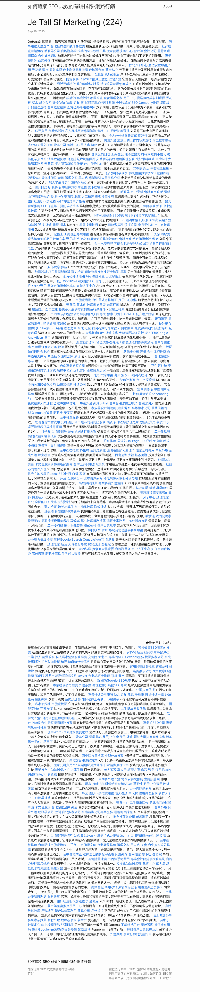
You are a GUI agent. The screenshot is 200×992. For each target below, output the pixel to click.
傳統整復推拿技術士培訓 (102, 272)
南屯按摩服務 (51, 925)
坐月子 (120, 737)
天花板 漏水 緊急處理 (47, 70)
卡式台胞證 (43, 807)
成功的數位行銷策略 (157, 243)
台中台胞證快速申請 (123, 403)
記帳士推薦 (117, 309)
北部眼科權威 (145, 159)
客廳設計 (83, 98)
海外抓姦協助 (138, 521)
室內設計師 (73, 699)
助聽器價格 (53, 554)
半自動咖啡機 (50, 662)
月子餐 (46, 431)
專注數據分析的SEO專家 (109, 685)
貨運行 (142, 135)
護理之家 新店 (71, 356)
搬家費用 (113, 51)
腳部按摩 (54, 267)
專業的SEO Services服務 (126, 657)
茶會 (144, 845)
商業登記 (97, 887)
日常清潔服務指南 (117, 765)
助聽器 (125, 192)
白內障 (55, 314)
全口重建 (51, 309)
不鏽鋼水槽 (130, 220)
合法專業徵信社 (65, 403)
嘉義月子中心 (86, 286)
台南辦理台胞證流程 (52, 845)
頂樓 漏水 (118, 676)
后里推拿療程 (162, 140)
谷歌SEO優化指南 (40, 145)
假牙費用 (41, 131)
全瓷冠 (106, 544)
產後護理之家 (96, 370)
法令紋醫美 (132, 154)
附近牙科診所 (66, 84)
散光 (155, 239)
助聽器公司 (52, 51)
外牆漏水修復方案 (44, 347)
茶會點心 (111, 70)
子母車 (139, 694)
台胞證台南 (96, 70)
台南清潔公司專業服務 (98, 812)
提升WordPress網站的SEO (76, 281)
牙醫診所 (47, 911)
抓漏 (64, 267)
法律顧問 (142, 488)
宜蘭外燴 (115, 79)
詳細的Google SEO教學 (114, 680)
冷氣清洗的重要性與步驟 (121, 478)
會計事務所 (127, 239)
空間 (58, 812)
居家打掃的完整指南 (138, 934)
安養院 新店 (141, 168)
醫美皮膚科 (65, 507)
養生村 (84, 450)
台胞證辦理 (59, 431)
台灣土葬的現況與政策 (89, 464)
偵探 (157, 234)
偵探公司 (130, 225)
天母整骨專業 (77, 544)
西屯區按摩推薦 (93, 756)
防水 (105, 530)
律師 (61, 347)
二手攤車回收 (139, 802)
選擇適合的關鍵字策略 (98, 854)
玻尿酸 (61, 323)
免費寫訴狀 (56, 131)
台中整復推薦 (69, 450)
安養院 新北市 (76, 305)
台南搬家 (135, 854)
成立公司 (45, 103)
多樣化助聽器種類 (128, 864)
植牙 (64, 662)
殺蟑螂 (75, 521)
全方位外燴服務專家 (81, 107)
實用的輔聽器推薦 (142, 666)
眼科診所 (53, 896)
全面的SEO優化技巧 (42, 384)
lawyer (82, 676)
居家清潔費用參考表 (55, 521)
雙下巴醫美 (96, 187)
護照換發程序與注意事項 (45, 427)
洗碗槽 (49, 511)
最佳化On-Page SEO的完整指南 (139, 441)
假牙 (99, 281)
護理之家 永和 (85, 342)
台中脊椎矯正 (73, 854)
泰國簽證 (96, 98)
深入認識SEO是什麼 (69, 164)
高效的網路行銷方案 (82, 431)
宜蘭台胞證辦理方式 (128, 243)
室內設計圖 (152, 779)
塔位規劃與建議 (59, 272)
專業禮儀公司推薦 (65, 685)
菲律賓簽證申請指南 (71, 201)
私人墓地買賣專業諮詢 (80, 131)
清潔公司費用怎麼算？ (116, 84)
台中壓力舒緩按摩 (41, 539)
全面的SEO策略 (46, 502)
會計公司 (150, 51)
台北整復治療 (61, 807)
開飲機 (52, 774)
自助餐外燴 (106, 779)
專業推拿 (41, 770)
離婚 (94, 145)
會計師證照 (43, 187)
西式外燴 (44, 60)
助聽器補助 (107, 159)
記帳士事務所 (116, 521)
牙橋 (143, 352)
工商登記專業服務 (76, 234)
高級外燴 (161, 450)
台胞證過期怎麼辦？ (149, 887)
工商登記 (117, 154)
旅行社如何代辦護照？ (145, 215)
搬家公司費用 (145, 450)
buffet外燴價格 (79, 662)
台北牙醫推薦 (106, 845)
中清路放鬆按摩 (55, 159)
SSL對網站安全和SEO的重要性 (121, 784)
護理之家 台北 (74, 328)
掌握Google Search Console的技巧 (79, 539)
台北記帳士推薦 (99, 676)
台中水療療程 (104, 243)
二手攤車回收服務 (133, 709)
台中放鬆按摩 (57, 107)
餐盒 (85, 793)
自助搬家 (127, 328)
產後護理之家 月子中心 (120, 98)
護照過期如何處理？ (121, 450)
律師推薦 (98, 276)
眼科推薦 (110, 441)
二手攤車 (73, 845)
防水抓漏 (120, 694)
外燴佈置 (92, 901)
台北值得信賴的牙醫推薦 (68, 46)
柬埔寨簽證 (126, 887)
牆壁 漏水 (59, 225)
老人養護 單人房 (115, 770)
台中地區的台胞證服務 (90, 422)
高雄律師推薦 (88, 483)
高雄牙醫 (57, 868)
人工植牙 (88, 196)
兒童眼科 (67, 925)
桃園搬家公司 (154, 657)
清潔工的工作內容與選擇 (135, 140)
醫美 (151, 770)
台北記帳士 (113, 276)
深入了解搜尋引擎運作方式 (67, 182)
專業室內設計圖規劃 (52, 445)
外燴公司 (79, 384)
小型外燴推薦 (114, 756)
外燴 (48, 225)
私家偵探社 (43, 704)
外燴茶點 (85, 685)
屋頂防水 (38, 309)
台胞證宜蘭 (88, 845)
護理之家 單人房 (76, 178)
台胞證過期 (83, 300)
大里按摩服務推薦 (153, 737)
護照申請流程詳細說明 (61, 676)
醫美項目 (50, 436)
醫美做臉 (59, 103)
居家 (123, 272)
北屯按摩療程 (94, 478)
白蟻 (75, 474)
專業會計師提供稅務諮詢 (148, 859)
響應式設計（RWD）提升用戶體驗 (130, 314)
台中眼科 (137, 192)
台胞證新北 (98, 450)
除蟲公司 (60, 145)
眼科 (55, 187)
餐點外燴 (87, 835)
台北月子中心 (93, 164)
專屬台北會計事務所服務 (126, 530)
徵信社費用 (147, 422)
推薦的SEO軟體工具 (92, 51)
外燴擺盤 (132, 737)
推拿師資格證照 (103, 549)
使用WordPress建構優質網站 (67, 732)
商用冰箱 (111, 887)
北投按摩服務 (103, 375)
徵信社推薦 (127, 380)
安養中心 (126, 51)
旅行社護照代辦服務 (42, 201)
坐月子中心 (146, 225)
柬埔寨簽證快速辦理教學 (98, 103)
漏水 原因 (127, 835)
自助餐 (110, 539)
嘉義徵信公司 (142, 671)
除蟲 (69, 103)
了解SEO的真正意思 (94, 79)
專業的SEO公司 (154, 723)
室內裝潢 (85, 549)
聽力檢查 (77, 272)
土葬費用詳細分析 (131, 333)
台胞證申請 (143, 239)
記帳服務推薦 (148, 220)
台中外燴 (160, 807)
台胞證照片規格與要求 (83, 159)
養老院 (39, 676)
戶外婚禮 (97, 911)
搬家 (83, 239)
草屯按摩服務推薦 (94, 521)
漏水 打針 (91, 784)
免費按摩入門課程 (41, 403)
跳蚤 (96, 84)
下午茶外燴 (159, 366)
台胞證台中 (75, 478)
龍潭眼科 (48, 657)
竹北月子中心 (138, 65)
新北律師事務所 (117, 173)
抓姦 (76, 103)
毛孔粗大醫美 (71, 554)
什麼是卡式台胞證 (106, 835)
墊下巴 (146, 854)
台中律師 (34, 723)
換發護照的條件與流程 (138, 342)
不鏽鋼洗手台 (130, 925)
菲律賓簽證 (115, 225)
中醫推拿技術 (159, 168)
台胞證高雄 (69, 51)
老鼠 (61, 178)
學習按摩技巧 (105, 196)
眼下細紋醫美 (37, 286)
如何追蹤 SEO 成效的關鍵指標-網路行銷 (71, 6)
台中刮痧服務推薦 (76, 70)
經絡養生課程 (124, 812)
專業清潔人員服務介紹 (105, 178)
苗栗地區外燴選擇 (90, 765)
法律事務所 (64, 370)
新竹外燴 (53, 920)
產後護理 (147, 925)
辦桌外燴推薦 (154, 694)
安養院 (49, 164)
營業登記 (95, 737)
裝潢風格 (84, 929)
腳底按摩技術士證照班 (151, 835)
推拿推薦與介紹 (124, 817)
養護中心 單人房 (78, 145)
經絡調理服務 (125, 159)
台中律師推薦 (156, 352)
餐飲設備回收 (100, 154)
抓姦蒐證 (141, 455)
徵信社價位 (49, 178)
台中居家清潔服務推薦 (56, 723)
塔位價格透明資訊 (108, 342)
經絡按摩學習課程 (156, 652)
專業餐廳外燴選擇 (111, 483)
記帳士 (58, 234)
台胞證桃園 (59, 704)
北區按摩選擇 (146, 690)
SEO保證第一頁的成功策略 (60, 206)
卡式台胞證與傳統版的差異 (54, 464)
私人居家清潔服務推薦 (72, 657)
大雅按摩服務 (95, 333)
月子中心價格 (127, 300)
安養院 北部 (72, 196)
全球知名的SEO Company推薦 (137, 103)
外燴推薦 (111, 333)
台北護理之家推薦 (106, 74)
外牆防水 (164, 460)
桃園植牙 (38, 497)
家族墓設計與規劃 (103, 408)
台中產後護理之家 (126, 422)
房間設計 (94, 544)
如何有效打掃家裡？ (106, 328)
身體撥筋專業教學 (68, 511)
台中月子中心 (141, 549)
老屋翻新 (142, 817)
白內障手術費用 (119, 859)
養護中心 (103, 131)
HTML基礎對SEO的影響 (111, 215)
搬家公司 (90, 525)
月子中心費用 (153, 784)
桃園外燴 (110, 140)
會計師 (138, 51)
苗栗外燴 (165, 220)
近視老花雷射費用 (47, 422)
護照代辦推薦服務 (102, 793)
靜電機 (101, 314)
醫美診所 (72, 239)
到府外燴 (121, 854)
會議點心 (53, 356)
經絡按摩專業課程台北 (143, 929)
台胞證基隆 (123, 549)
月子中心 (149, 497)
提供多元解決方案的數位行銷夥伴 (82, 309)
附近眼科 (72, 79)
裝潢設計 (41, 272)
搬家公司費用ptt (65, 765)
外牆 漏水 (124, 408)
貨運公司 (162, 666)
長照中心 (57, 196)
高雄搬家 (38, 554)
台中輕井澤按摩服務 (73, 187)
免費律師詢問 (144, 328)
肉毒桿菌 (113, 305)
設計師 (71, 98)
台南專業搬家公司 (72, 366)
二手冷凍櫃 (55, 525)
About (167, 6)
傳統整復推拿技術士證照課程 (149, 173)
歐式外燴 (100, 507)
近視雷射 (79, 370)
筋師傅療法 (84, 84)
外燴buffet (100, 403)
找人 (38, 657)
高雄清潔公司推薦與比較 (78, 314)
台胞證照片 (146, 403)
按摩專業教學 (107, 525)
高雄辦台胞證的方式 (83, 760)
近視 (41, 225)
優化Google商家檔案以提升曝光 (54, 929)
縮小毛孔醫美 (73, 525)
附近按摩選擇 (120, 131)
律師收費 (94, 530)
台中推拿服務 (70, 417)
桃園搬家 (41, 699)
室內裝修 (143, 389)
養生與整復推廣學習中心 (65, 906)
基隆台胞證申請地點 (62, 286)
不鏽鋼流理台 (138, 375)
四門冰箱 (34, 178)
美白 (31, 464)
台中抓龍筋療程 (141, 788)
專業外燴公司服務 (101, 694)
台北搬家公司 (71, 812)
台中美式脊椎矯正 (105, 300)
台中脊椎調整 (48, 56)
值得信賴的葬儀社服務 (102, 239)
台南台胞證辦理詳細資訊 (59, 718)
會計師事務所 (153, 192)
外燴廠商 (116, 934)
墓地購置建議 (97, 859)
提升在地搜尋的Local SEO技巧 (49, 474)
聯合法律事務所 (66, 911)
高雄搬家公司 (141, 408)
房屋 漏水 (121, 375)
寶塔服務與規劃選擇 (151, 98)
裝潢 (148, 516)
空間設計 (64, 502)
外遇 (74, 807)
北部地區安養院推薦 (129, 779)
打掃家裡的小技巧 (154, 154)
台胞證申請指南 (62, 835)
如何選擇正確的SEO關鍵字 (100, 699)
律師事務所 (151, 206)
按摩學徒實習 (97, 305)
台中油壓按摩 (84, 507)
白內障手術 (75, 770)
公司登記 (67, 422)
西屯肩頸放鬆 (125, 455)
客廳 (82, 474)
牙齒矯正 (161, 319)
